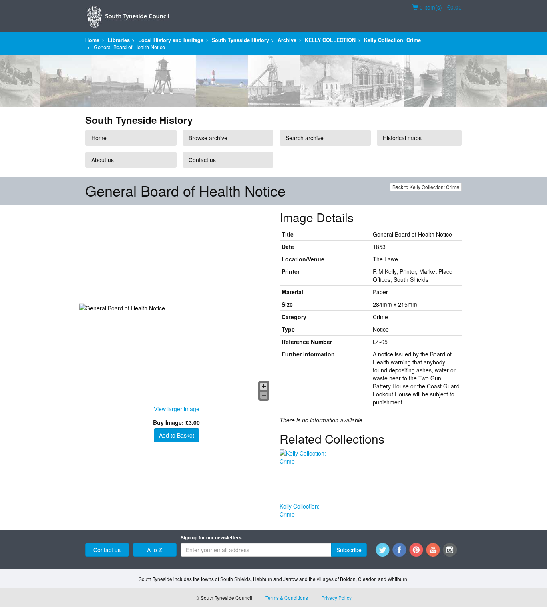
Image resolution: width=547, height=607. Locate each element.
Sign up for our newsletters (211, 537)
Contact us (202, 160)
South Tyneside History (240, 40)
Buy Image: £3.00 (176, 422)
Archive (287, 40)
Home (92, 40)
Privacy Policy (336, 597)
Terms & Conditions (286, 597)
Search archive (305, 138)
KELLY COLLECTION (330, 40)
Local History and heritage (170, 40)
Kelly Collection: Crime (392, 40)
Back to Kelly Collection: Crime (425, 186)
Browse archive (208, 138)
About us (102, 160)
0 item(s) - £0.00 (437, 7)
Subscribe (349, 550)
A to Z (154, 550)
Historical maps (402, 138)
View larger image (176, 409)
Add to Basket (176, 435)
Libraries (119, 40)
